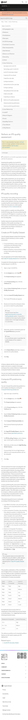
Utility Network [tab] (6, 127)
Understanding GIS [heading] (5, 670)
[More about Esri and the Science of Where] (4, 657)
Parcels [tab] (5, 118)
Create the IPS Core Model (10, 75)
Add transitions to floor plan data (11, 84)
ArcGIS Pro (4, 6)
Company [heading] (3, 674)
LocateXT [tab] (5, 112)
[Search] (22, 2)
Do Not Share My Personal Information (11, 714)
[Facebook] (18, 654)
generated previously (17, 433)
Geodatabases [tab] (6, 35)
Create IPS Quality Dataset (10, 258)
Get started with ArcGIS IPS (10, 66)
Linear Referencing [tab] (7, 109)
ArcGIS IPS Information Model (11, 72)
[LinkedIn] (25, 654)
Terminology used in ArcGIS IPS (11, 69)
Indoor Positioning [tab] (7, 63)
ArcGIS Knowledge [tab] (7, 41)
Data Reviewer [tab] (6, 50)
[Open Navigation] (26, 2)
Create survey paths (8, 93)
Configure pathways (8, 87)
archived (21, 142)
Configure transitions (8, 81)
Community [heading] (4, 667)
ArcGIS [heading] (3, 663)
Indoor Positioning (13, 21)
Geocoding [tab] (6, 57)
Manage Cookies (6, 710)
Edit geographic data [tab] (8, 29)
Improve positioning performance (11, 106)
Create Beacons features (9, 96)
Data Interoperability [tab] (8, 47)
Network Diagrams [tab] (7, 115)
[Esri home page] (4, 2)
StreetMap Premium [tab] (8, 121)
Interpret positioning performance (11, 103)
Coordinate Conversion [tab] (9, 44)
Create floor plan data (9, 78)
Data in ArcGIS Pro (6, 26)
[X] (21, 654)
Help (3, 9)
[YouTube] (25, 657)
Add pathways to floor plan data (11, 90)
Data (6, 21)
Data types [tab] (5, 38)
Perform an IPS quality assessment (11, 100)
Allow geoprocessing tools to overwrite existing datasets (13, 314)
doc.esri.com (10, 14)
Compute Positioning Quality (8, 389)
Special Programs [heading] (5, 677)
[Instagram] (21, 657)
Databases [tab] (5, 32)
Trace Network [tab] (6, 124)
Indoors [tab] (5, 60)
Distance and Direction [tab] (9, 53)
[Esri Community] (18, 657)
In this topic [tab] (5, 152)
